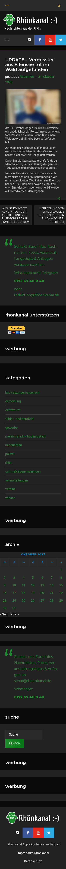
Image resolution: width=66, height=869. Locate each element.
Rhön (8, 462)
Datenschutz (33, 861)
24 (14, 600)
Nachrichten (13, 445)
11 (23, 585)
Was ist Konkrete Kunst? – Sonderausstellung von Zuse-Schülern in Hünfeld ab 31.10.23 (15, 215)
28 (51, 600)
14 (51, 585)
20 (42, 593)
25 (23, 600)
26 (32, 600)
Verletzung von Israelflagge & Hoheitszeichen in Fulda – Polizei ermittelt (50, 215)
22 (61, 593)
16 (4, 593)
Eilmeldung (13, 401)
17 (14, 593)
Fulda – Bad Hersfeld (19, 419)
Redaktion (27, 77)
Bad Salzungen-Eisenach (22, 392)
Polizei (9, 454)
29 (61, 600)
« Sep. (4, 614)
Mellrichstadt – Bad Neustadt (25, 436)
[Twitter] (60, 40)
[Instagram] (29, 40)
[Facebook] (39, 40)
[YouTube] (50, 40)
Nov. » (14, 614)
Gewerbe (11, 427)
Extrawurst (12, 410)
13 (42, 585)
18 (23, 593)
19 (32, 593)
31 (14, 608)
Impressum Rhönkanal (33, 853)
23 (4, 600)
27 (42, 600)
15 (61, 585)
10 (14, 585)
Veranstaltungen (16, 480)
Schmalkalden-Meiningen (23, 471)
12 (32, 585)
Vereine (10, 489)
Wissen (10, 498)
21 (51, 593)
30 (4, 608)
